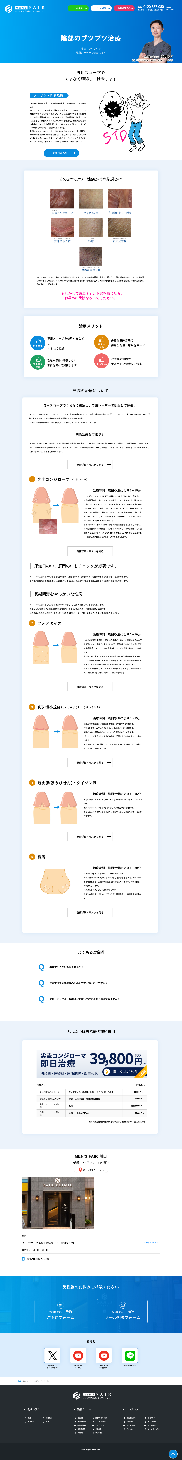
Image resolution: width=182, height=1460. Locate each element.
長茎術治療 (81, 1429)
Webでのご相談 (123, 1314)
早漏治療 (80, 1433)
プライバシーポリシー (155, 1429)
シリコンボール (100, 1421)
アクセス (129, 1429)
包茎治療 (80, 1418)
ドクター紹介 (131, 1425)
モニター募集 (152, 1421)
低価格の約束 (131, 1418)
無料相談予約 (124, 8)
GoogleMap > (151, 1243)
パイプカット (99, 1425)
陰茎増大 (49, 1418)
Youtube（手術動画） (103, 1367)
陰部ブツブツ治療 (101, 1418)
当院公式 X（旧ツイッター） (52, 1367)
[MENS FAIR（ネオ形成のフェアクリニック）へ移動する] (20, 1381)
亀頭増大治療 (82, 1421)
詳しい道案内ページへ (93, 1170)
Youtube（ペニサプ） (78, 1367)
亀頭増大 (31, 1421)
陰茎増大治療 (82, 1425)
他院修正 (98, 1429)
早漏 (47, 1421)
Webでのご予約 (60, 1314)
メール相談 (101, 8)
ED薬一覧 (98, 1433)
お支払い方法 (152, 1425)
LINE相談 (78, 8)
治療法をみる (60, 153)
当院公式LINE (130, 1366)
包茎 (29, 1418)
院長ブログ (151, 1418)
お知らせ (129, 1421)
